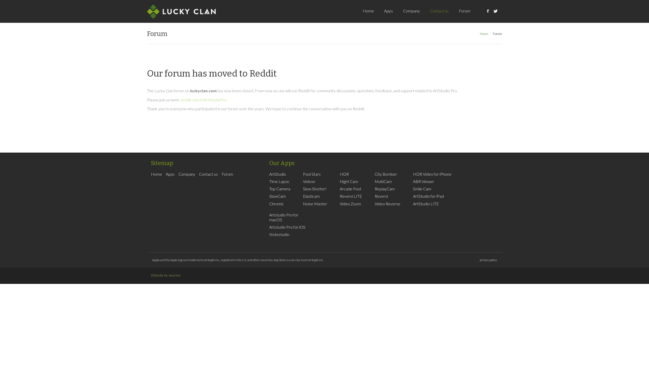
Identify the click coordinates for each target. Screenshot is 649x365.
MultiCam (383, 181)
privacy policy (488, 260)
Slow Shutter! (315, 188)
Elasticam (311, 196)
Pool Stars (312, 174)
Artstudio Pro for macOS (283, 217)
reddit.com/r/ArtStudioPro (204, 99)
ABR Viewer (423, 181)
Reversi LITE (351, 196)
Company (411, 10)
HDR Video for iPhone (432, 174)
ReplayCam (385, 188)
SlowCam (277, 196)
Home (368, 10)
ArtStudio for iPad (428, 196)
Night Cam (349, 181)
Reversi (381, 196)
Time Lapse (279, 181)
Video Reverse (387, 203)
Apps (388, 10)
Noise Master (315, 203)
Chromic (276, 203)
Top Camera (279, 188)
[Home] (181, 11)
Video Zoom (350, 203)
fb (488, 16)
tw (495, 16)
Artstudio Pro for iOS (287, 227)
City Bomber (386, 174)
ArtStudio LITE (426, 203)
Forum (464, 10)
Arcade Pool (350, 188)
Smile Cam (422, 188)
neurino (175, 275)
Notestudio (279, 234)
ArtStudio (277, 174)
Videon (309, 181)
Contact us (439, 10)
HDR (344, 174)
